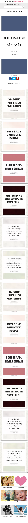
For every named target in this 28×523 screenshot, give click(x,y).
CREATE (19, 4)
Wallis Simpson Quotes (14, 83)
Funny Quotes (20, 501)
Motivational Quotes (7, 516)
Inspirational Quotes (21, 516)
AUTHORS (13, 4)
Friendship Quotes (7, 487)
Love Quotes (21, 487)
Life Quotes (7, 501)
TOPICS (8, 4)
